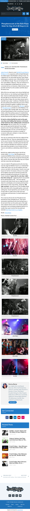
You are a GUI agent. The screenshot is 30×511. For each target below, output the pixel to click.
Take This (22, 467)
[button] (15, 475)
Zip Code (7, 485)
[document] (15, 492)
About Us (10, 469)
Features (7, 467)
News (12, 467)
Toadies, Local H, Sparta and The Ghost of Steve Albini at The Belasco (17, 394)
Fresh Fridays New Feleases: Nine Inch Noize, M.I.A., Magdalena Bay (18, 425)
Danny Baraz (8, 176)
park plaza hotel (15, 29)
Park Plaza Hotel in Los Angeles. (14, 173)
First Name (8, 491)
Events (17, 467)
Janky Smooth (4, 35)
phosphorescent (23, 29)
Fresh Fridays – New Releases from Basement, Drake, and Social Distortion (18, 410)
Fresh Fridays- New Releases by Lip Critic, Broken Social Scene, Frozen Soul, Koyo (18, 417)
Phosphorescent (7, 71)
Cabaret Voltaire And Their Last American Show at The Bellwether (17, 402)
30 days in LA (8, 29)
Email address (8, 497)
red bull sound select (10, 31)
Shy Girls (22, 69)
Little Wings (11, 117)
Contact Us (20, 469)
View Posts (13, 365)
